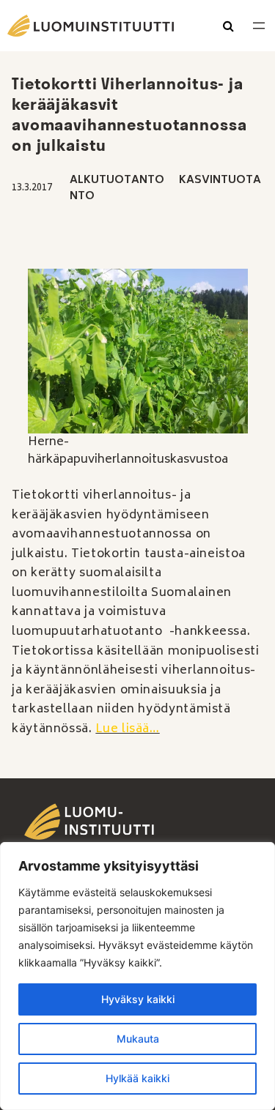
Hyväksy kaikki (138, 999)
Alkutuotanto (117, 180)
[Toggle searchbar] (228, 27)
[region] (137, 976)
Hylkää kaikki (137, 1078)
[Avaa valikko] (259, 25)
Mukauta (138, 1038)
